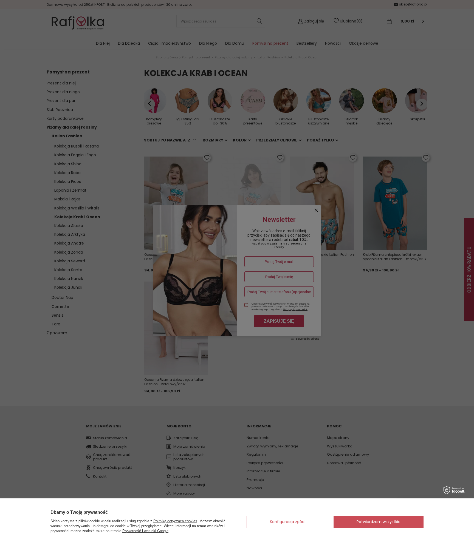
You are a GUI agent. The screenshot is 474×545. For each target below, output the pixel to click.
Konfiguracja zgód (287, 521)
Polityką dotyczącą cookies (175, 521)
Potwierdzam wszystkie (378, 521)
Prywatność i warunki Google (145, 531)
